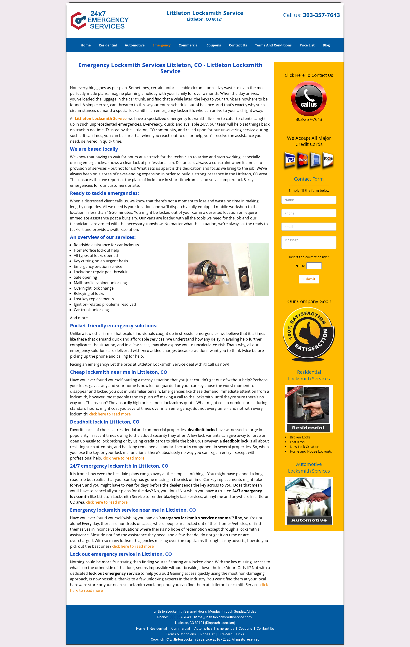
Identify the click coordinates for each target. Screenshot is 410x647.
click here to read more (110, 414)
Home (86, 45)
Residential (108, 45)
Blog (326, 45)
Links (240, 634)
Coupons (213, 45)
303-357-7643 (321, 15)
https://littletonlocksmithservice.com (223, 617)
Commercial (188, 45)
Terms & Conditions (181, 634)
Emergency (162, 45)
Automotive (134, 45)
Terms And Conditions (273, 45)
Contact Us (238, 45)
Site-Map (226, 634)
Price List (307, 45)
